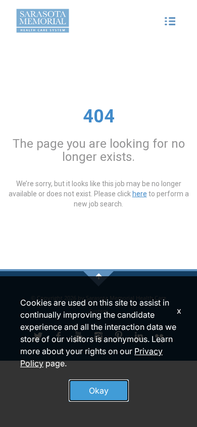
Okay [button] (99, 391)
